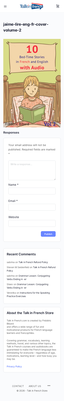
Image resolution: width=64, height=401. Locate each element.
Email (13, 201)
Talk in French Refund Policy (33, 262)
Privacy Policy (14, 366)
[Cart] (58, 6)
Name (13, 184)
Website (13, 217)
